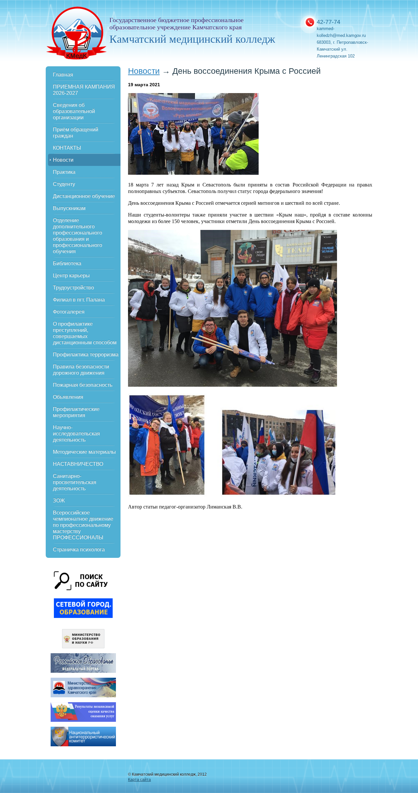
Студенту (64, 184)
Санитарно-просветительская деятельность (74, 482)
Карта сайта (139, 779)
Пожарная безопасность (82, 385)
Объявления (68, 397)
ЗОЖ (59, 500)
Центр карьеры (71, 275)
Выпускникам (69, 208)
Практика (64, 172)
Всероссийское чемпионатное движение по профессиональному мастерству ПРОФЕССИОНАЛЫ (83, 525)
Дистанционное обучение (84, 196)
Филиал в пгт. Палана (79, 299)
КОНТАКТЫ (67, 148)
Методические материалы (84, 452)
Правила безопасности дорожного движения (81, 370)
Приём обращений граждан (75, 132)
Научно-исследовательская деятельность (76, 434)
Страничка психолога (79, 549)
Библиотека (67, 263)
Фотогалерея (69, 312)
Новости (63, 160)
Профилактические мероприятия (76, 412)
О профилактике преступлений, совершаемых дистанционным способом (85, 333)
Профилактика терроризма (86, 354)
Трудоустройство (73, 287)
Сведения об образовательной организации (74, 111)
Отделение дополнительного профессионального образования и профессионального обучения (77, 236)
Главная (63, 74)
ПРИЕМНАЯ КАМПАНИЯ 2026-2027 (84, 90)
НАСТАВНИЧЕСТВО (78, 464)
